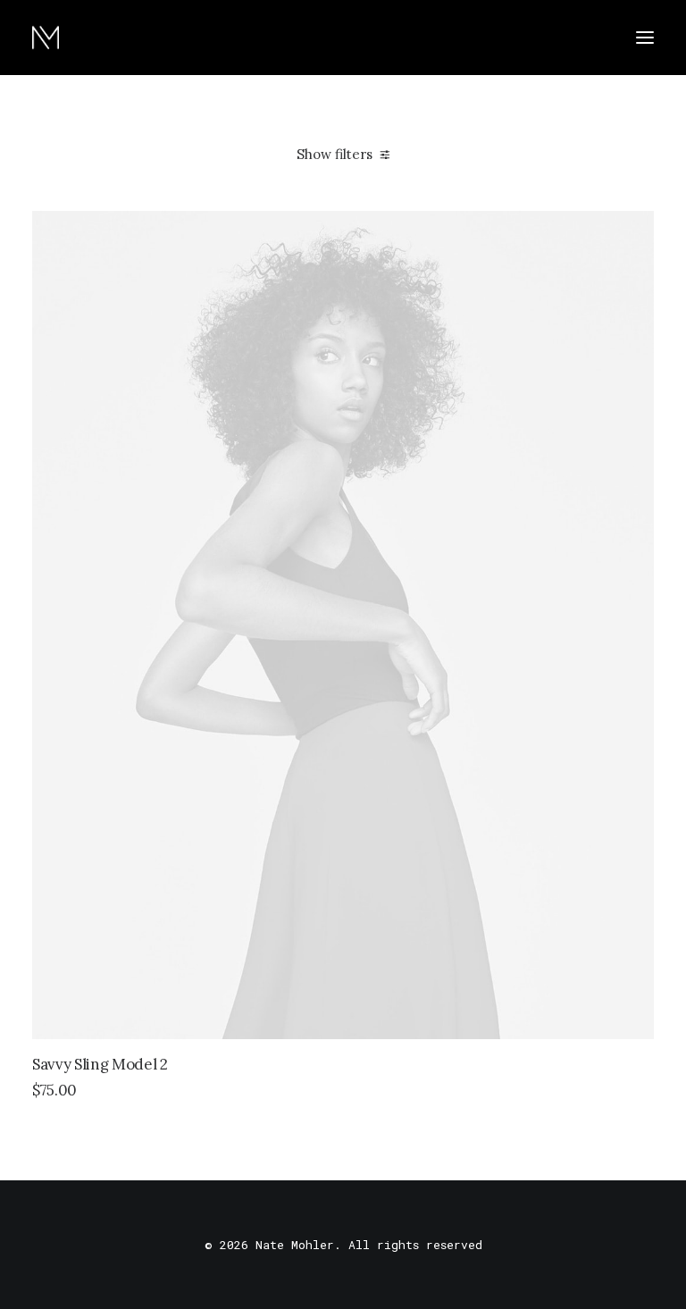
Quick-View (633, 232)
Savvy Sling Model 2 (100, 1064)
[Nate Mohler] (45, 37)
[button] (645, 37)
